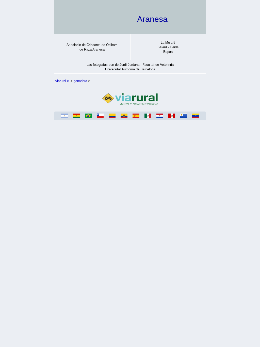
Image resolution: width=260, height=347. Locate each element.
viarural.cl (62, 81)
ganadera (80, 81)
